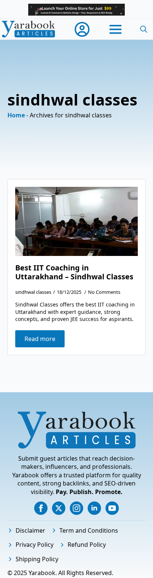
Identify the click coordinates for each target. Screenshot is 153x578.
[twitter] (58, 508)
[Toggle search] (143, 29)
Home (16, 115)
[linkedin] (94, 508)
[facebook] (41, 508)
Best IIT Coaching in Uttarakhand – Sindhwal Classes (74, 272)
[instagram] (76, 508)
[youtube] (112, 508)
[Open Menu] (115, 29)
